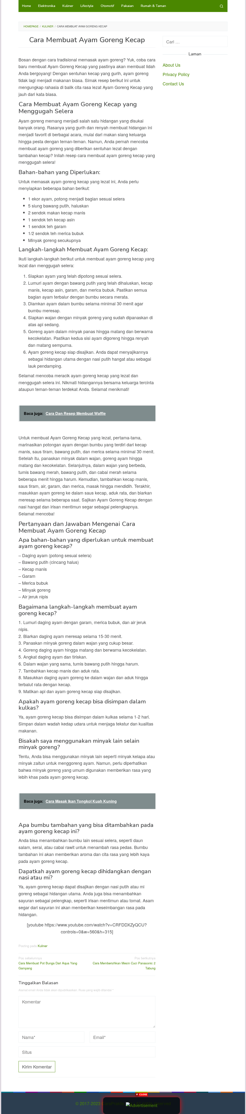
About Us (171, 65)
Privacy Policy (176, 74)
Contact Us (173, 83)
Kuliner (42, 945)
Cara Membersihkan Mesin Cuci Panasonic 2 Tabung (124, 963)
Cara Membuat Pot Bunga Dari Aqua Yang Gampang (47, 963)
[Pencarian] (221, 6)
